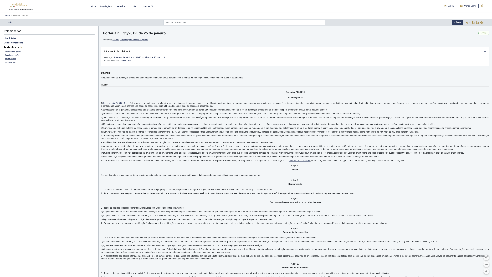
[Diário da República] (19, 5)
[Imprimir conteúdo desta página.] (481, 23)
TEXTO (104, 85)
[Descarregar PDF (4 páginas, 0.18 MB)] (473, 23)
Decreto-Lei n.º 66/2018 (114, 103)
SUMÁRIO (106, 73)
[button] (19, 5)
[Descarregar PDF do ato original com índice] (477, 23)
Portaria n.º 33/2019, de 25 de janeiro (134, 33)
